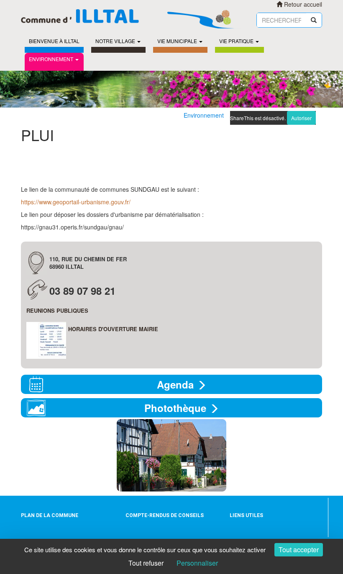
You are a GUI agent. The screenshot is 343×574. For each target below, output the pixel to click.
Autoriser (301, 117)
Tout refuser (146, 563)
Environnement (51, 58)
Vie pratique (236, 40)
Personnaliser (197, 563)
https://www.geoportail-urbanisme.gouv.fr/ (76, 202)
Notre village (115, 40)
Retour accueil (302, 4)
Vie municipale (177, 40)
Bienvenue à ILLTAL (54, 40)
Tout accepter (299, 549)
